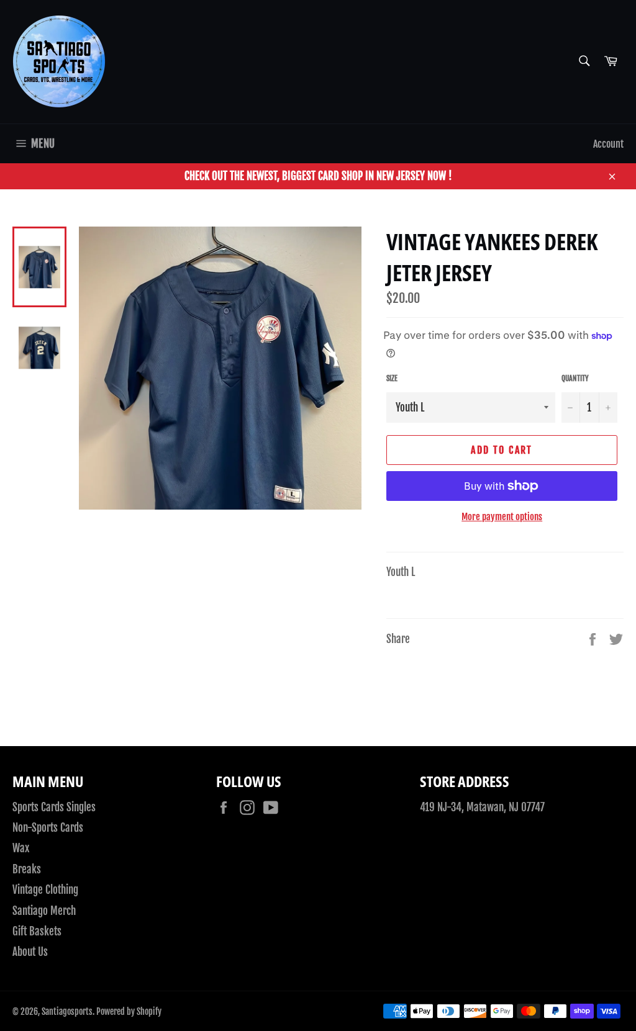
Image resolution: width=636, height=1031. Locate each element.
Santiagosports (67, 1011)
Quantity (575, 378)
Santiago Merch (44, 910)
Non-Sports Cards (47, 827)
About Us (30, 951)
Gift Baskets (36, 931)
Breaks (26, 869)
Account (608, 144)
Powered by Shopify (128, 1011)
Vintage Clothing (45, 889)
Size (392, 378)
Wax (20, 848)
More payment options (501, 517)
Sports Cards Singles (54, 807)
